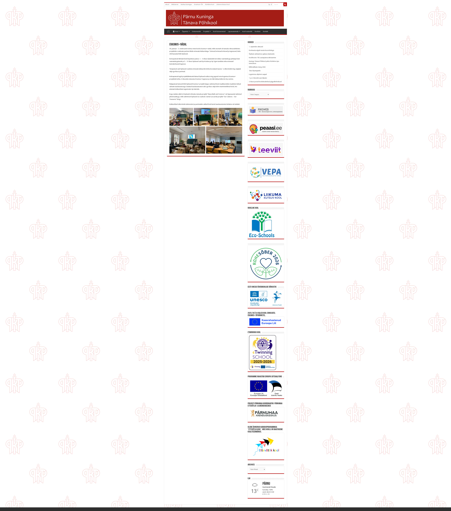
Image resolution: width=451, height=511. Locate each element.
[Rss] (269, 4)
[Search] (285, 4)
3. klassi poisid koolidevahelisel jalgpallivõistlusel (265, 81)
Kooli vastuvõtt (247, 31)
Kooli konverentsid (219, 31)
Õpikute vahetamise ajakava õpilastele (261, 54)
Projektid (206, 31)
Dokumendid (196, 31)
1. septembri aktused (256, 47)
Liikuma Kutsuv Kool (223, 4)
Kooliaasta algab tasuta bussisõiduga (261, 50)
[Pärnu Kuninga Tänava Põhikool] (225, 17)
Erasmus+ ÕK (198, 4)
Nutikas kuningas (186, 4)
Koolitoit (257, 31)
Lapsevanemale (233, 31)
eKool (167, 4)
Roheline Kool (209, 4)
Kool (176, 31)
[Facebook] (271, 4)
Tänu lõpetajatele (254, 71)
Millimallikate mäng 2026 (257, 67)
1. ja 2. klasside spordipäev (258, 78)
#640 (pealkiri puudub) (168, 31)
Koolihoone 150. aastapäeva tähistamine (262, 57)
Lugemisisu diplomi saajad (258, 74)
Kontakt (265, 31)
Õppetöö (185, 31)
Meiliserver (174, 4)
